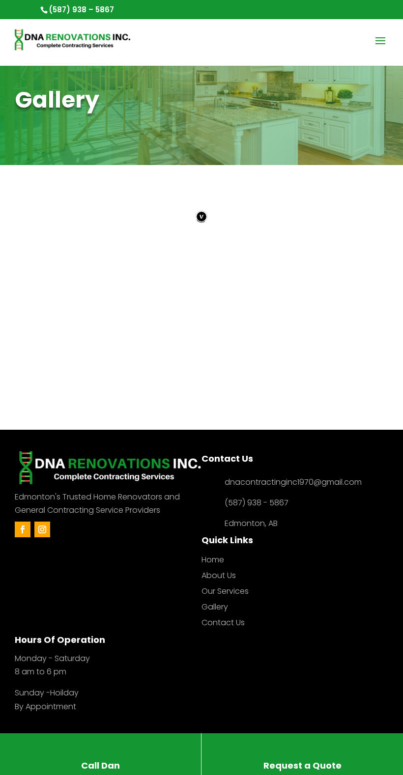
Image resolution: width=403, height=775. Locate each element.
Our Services (225, 591)
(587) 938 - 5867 (256, 502)
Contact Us (223, 622)
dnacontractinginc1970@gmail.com (293, 482)
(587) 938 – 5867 (81, 9)
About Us (219, 575)
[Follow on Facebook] (22, 529)
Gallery (215, 606)
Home (213, 559)
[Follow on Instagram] (42, 529)
